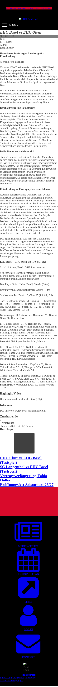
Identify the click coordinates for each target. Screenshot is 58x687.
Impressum (5, 677)
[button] (28, 534)
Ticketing (40, 8)
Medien (32, 8)
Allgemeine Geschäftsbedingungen (17, 679)
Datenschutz (17, 677)
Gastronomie (12, 8)
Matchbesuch (23, 8)
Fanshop (48, 8)
